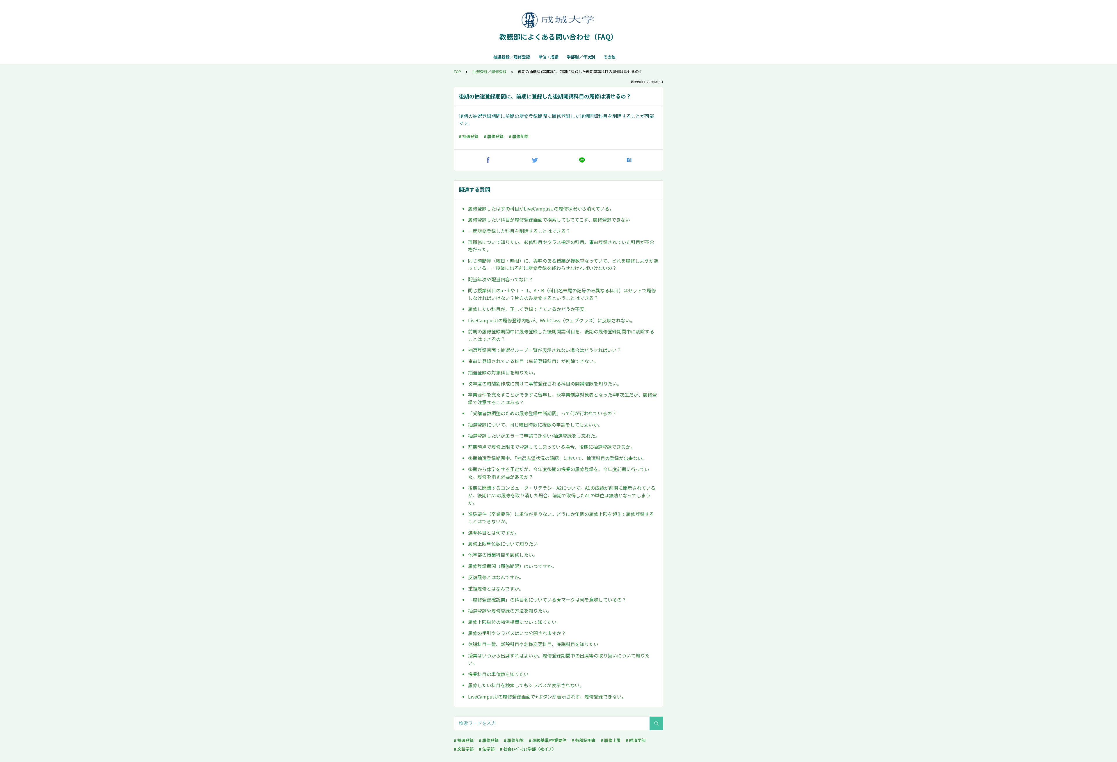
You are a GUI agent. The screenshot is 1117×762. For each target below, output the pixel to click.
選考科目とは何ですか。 (493, 532)
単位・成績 (548, 57)
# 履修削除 (519, 136)
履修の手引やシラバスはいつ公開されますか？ (517, 633)
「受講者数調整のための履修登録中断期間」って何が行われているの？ (542, 413)
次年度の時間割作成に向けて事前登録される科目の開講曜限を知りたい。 (545, 383)
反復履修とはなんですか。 (496, 577)
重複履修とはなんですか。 (496, 588)
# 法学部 (487, 749)
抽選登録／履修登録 (511, 57)
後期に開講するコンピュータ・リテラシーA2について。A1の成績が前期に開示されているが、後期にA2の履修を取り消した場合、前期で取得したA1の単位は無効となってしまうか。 (561, 495)
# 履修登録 (494, 136)
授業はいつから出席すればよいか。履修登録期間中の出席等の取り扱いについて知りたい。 (559, 659)
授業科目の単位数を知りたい (498, 674)
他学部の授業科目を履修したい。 (503, 554)
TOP (457, 71)
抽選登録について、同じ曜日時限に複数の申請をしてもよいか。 (535, 424)
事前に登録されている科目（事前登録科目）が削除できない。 (533, 361)
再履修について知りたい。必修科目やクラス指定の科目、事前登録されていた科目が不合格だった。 (561, 245)
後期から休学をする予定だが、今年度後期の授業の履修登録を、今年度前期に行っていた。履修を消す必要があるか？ (558, 473)
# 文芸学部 (464, 749)
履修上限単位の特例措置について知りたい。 (514, 621)
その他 (609, 57)
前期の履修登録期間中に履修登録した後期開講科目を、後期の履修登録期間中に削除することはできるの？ (561, 335)
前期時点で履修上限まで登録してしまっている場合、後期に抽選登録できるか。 (551, 446)
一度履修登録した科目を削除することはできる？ (519, 230)
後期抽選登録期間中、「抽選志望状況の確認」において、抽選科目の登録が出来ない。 (557, 458)
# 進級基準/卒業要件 (547, 740)
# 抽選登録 (469, 136)
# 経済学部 (635, 740)
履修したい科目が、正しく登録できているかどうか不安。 (528, 308)
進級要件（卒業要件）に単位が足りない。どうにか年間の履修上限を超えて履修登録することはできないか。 (561, 517)
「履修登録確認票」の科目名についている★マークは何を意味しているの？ (547, 599)
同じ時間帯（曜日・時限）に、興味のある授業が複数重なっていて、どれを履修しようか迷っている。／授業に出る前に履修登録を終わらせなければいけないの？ (563, 264)
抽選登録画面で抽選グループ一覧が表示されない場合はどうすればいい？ (544, 349)
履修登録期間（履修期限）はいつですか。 (512, 566)
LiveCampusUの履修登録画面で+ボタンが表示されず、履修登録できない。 (547, 696)
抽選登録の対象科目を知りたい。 (503, 372)
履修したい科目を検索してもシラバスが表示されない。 (526, 685)
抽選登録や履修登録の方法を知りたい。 (510, 610)
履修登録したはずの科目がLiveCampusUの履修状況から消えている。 (541, 208)
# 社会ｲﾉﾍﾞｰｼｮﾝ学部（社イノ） (528, 749)
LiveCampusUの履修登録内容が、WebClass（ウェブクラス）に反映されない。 (551, 320)
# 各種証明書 (583, 740)
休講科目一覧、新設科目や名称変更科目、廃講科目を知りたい (533, 644)
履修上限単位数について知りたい (503, 543)
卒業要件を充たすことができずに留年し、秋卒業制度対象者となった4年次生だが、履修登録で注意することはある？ (562, 398)
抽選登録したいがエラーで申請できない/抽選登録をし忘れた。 (534, 435)
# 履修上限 (610, 740)
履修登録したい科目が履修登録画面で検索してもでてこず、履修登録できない (549, 219)
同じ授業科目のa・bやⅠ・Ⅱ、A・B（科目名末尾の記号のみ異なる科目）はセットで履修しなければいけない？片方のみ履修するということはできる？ (562, 294)
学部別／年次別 (581, 57)
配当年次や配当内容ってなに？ (500, 279)
